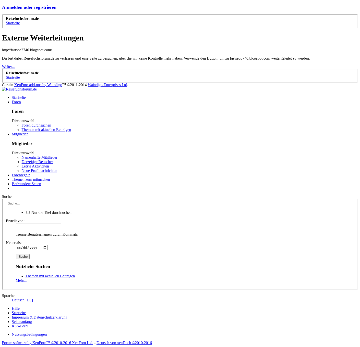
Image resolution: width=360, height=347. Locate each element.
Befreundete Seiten (26, 184)
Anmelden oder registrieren (29, 7)
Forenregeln (21, 175)
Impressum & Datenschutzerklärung (39, 317)
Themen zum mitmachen (31, 179)
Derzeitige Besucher (37, 162)
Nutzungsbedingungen (29, 334)
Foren (16, 102)
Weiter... (8, 66)
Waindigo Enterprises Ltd (107, 85)
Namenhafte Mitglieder (39, 157)
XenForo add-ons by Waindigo (38, 85)
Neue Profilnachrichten (39, 170)
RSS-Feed (20, 326)
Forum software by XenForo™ (47, 343)
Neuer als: (14, 243)
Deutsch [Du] (22, 300)
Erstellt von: (15, 221)
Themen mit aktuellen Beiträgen (46, 130)
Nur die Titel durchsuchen (51, 212)
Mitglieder (20, 134)
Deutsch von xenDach (124, 343)
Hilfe (16, 308)
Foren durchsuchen (36, 125)
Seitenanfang (22, 322)
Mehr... (21, 280)
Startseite (19, 97)
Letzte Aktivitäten (35, 166)
